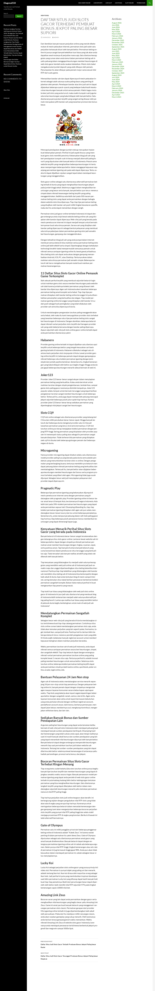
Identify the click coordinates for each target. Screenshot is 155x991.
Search (6, 13)
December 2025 (118, 40)
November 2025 (118, 42)
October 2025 (117, 45)
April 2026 (116, 32)
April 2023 (116, 95)
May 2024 (115, 82)
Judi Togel (118, 3)
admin (56, 37)
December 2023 (118, 93)
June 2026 (116, 27)
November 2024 (118, 69)
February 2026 (117, 36)
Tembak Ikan (141, 3)
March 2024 (116, 86)
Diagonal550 (10, 3)
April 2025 (116, 58)
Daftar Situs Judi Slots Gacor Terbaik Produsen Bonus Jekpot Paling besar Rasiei (68, 944)
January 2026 (117, 38)
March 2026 (116, 34)
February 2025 (117, 62)
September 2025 (118, 47)
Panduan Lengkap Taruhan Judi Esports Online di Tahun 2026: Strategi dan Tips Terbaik (13, 31)
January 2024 (117, 90)
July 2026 (115, 25)
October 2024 (117, 71)
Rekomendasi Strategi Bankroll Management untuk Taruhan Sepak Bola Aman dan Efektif (13, 46)
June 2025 (116, 53)
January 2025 (117, 64)
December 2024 (118, 66)
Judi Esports (97, 3)
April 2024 (116, 84)
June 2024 (116, 79)
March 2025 (116, 60)
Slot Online (129, 3)
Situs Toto (7, 90)
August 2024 (116, 75)
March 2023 (116, 97)
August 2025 (116, 49)
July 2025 (115, 51)
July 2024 (115, 77)
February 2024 (117, 88)
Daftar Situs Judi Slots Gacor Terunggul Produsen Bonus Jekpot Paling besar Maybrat (69, 956)
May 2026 (115, 29)
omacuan (7, 98)
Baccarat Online (84, 3)
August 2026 (116, 23)
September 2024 (118, 73)
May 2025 (115, 55)
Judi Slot (108, 3)
